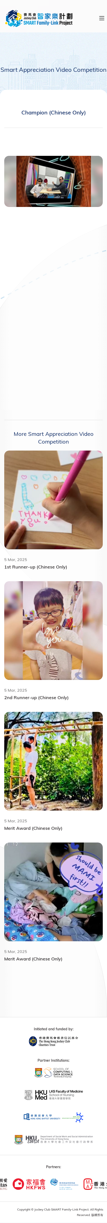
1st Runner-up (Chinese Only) (35, 567)
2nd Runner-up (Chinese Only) (36, 697)
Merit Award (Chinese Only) (33, 828)
